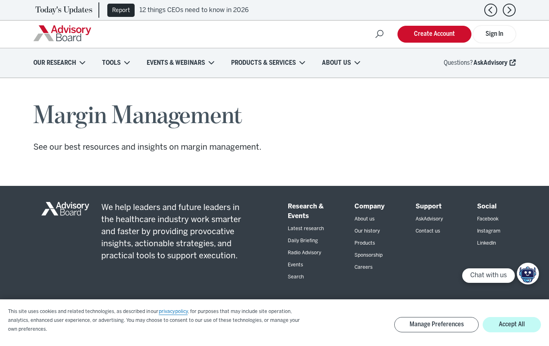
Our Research (54, 63)
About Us (336, 63)
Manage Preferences (437, 324)
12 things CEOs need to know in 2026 (194, 10)
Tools (111, 63)
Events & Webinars (176, 63)
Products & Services (263, 63)
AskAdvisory (490, 63)
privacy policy (173, 311)
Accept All (512, 324)
